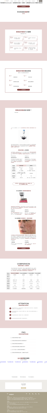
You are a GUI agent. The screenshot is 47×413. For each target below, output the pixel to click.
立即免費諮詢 (23, 6)
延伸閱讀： (23, 184)
